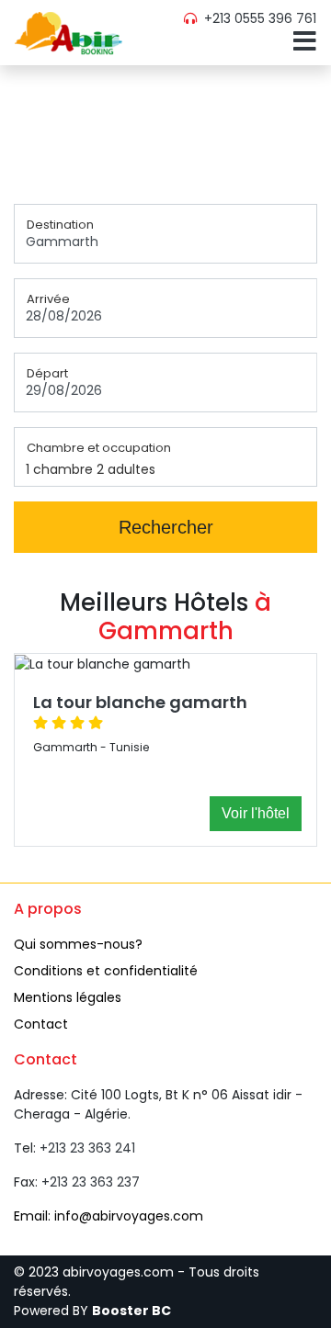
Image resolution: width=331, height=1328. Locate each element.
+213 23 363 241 (87, 1148)
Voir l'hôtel (256, 813)
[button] (301, 46)
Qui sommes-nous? (78, 944)
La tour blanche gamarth (140, 702)
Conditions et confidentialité (106, 971)
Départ (47, 373)
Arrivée (48, 299)
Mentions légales (67, 997)
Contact (41, 1024)
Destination (60, 224)
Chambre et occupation (99, 447)
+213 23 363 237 (90, 1182)
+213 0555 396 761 (258, 18)
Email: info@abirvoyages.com (108, 1216)
